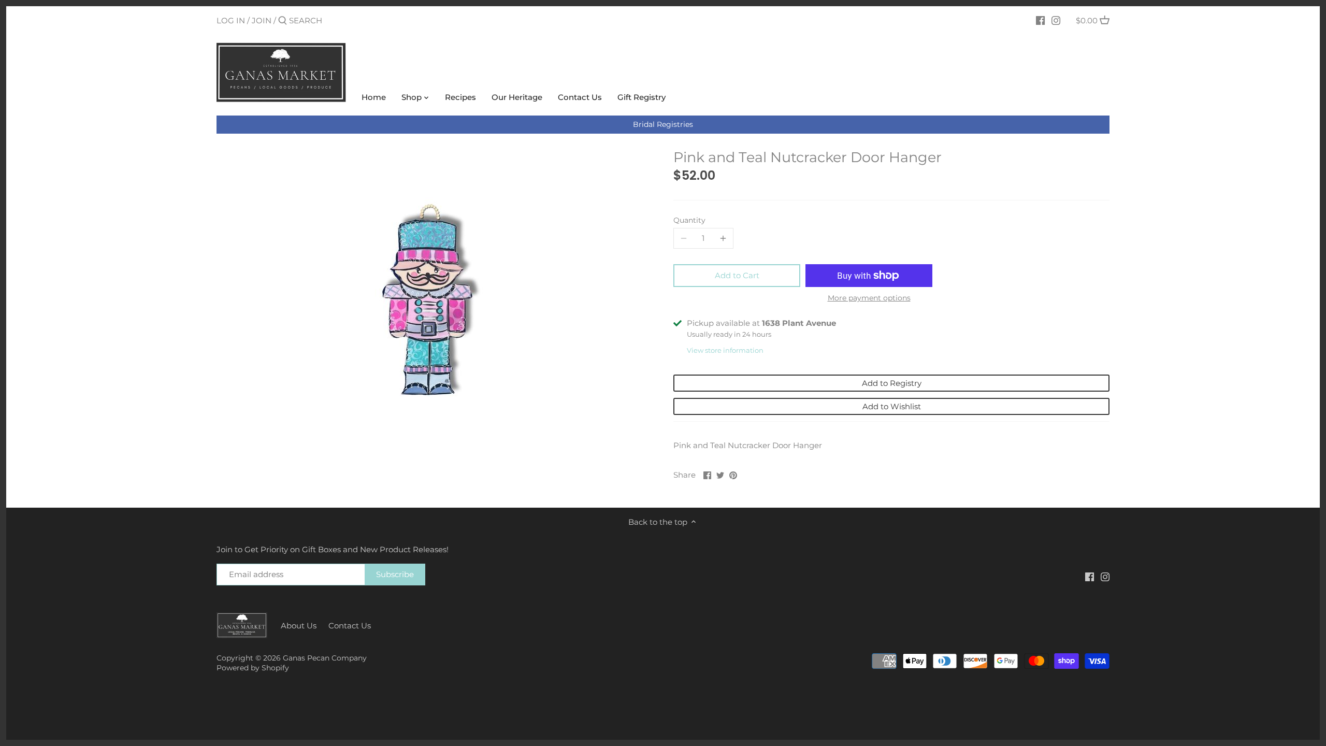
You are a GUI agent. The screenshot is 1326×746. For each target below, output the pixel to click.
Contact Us (349, 625)
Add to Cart (737, 275)
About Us (298, 625)
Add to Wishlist (891, 406)
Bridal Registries (663, 124)
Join (261, 20)
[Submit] (282, 20)
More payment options (869, 298)
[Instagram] (1055, 20)
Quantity (689, 220)
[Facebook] (1040, 20)
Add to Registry (891, 383)
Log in (231, 20)
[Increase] (723, 238)
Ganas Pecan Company (325, 658)
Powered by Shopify (253, 668)
